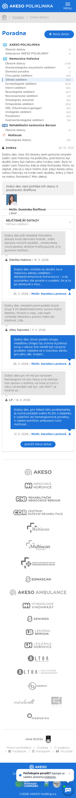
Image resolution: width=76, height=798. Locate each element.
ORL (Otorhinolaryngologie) (23, 108)
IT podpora (62, 747)
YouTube (66, 751)
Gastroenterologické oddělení (24, 120)
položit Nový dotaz (38, 444)
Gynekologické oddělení (20, 84)
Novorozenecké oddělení (21, 96)
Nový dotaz (61, 34)
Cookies (42, 747)
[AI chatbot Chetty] (68, 790)
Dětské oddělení (16, 80)
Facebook (19, 751)
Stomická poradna (17, 71)
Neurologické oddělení (19, 92)
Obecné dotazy (15, 49)
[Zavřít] (69, 773)
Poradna (18, 17)
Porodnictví (12, 116)
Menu (67, 8)
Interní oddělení (15, 88)
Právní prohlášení (19, 747)
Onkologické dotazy (18, 140)
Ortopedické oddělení (19, 104)
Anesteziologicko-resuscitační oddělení (30, 67)
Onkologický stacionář (19, 100)
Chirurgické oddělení (18, 76)
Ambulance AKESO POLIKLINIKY (26, 53)
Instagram (43, 751)
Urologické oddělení (18, 112)
